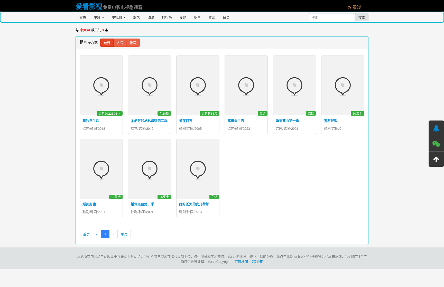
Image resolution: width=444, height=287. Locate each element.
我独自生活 (90, 120)
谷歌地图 (256, 261)
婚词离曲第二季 (142, 203)
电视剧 (117, 17)
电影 (97, 17)
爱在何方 (185, 120)
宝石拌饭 (330, 120)
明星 (197, 17)
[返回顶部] (436, 159)
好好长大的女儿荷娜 (194, 203)
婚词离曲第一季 (287, 120)
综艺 (136, 17)
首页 (82, 17)
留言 (211, 17)
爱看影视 (89, 6)
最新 (107, 42)
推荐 (133, 42)
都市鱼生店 (235, 120)
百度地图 (241, 261)
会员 (226, 17)
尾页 (124, 234)
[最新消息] (436, 128)
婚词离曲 (89, 203)
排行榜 (167, 17)
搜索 (361, 17)
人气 (120, 42)
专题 (183, 17)
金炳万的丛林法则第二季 (149, 120)
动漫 (150, 17)
